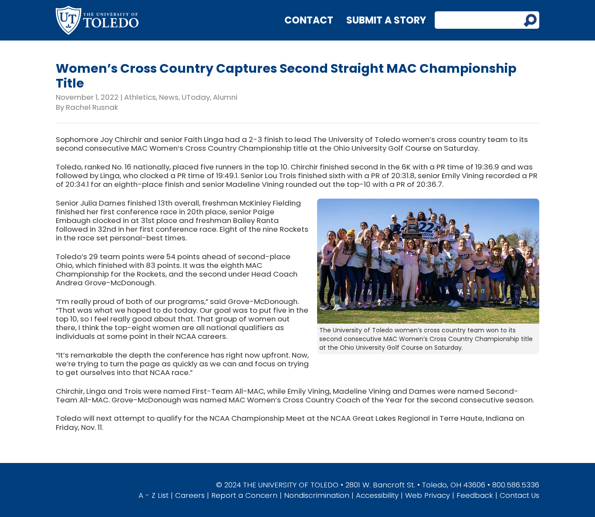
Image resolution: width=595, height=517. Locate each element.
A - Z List (154, 495)
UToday (196, 97)
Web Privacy (427, 495)
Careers (190, 495)
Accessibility (377, 495)
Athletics (140, 97)
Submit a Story (386, 20)
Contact (308, 20)
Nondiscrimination (316, 495)
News (169, 97)
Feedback (474, 495)
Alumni (225, 97)
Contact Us (519, 495)
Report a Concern (244, 495)
